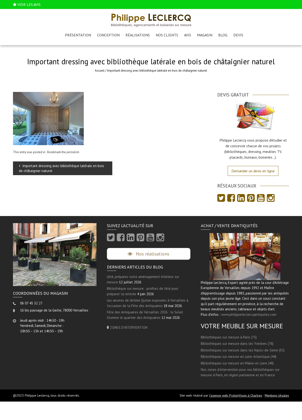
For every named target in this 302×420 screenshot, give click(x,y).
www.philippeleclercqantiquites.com (248, 314)
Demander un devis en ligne (253, 171)
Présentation (78, 35)
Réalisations (138, 35)
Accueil (100, 71)
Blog (222, 35)
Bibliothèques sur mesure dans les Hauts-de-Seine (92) (243, 350)
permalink (73, 152)
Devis (238, 35)
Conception (108, 35)
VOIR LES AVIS (29, 4)
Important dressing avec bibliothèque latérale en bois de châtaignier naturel (61, 168)
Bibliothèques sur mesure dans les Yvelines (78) (237, 343)
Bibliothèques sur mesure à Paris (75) (229, 337)
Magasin (204, 35)
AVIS (187, 35)
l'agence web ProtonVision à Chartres (235, 395)
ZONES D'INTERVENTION (128, 327)
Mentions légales (277, 395)
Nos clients (167, 35)
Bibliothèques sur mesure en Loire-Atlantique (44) (238, 356)
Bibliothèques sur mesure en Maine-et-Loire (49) (237, 363)
